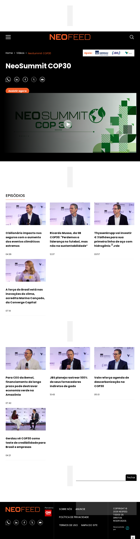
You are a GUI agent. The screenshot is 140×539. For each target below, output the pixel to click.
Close (112, 244)
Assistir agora (17, 91)
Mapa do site (89, 525)
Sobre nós (65, 509)
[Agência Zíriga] (127, 528)
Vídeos (20, 53)
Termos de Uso (68, 525)
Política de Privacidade (74, 517)
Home (9, 53)
